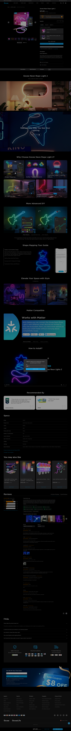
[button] (35, 366)
